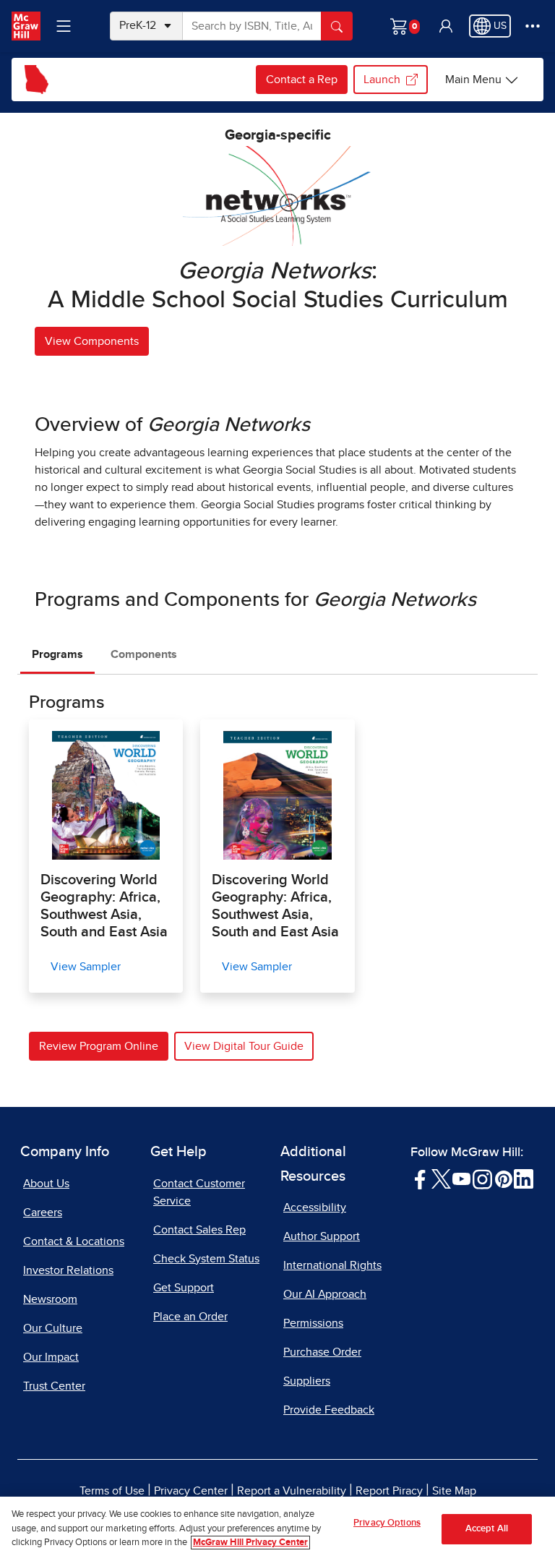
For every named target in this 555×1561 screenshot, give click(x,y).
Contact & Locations (73, 1241)
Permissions (313, 1323)
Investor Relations (68, 1270)
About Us (46, 1183)
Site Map (454, 1491)
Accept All (486, 1529)
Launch (381, 79)
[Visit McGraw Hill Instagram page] (482, 1178)
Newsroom (50, 1299)
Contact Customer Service (199, 1192)
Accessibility (314, 1207)
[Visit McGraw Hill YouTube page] (461, 1178)
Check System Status (206, 1259)
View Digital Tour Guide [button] (244, 1046)
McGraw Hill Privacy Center (250, 1542)
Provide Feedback (328, 1410)
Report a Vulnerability (291, 1491)
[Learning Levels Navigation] (63, 26)
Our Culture (52, 1328)
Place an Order (190, 1316)
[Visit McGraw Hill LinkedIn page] (523, 1178)
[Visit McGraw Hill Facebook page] (420, 1178)
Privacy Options (387, 1523)
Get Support (183, 1287)
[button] (445, 26)
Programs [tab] (57, 654)
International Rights (332, 1265)
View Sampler (86, 966)
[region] (277, 1529)
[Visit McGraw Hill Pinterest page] (503, 1178)
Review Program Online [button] (98, 1046)
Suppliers (306, 1381)
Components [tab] (144, 654)
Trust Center (54, 1386)
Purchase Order (322, 1352)
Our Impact (51, 1357)
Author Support (321, 1236)
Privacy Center (191, 1491)
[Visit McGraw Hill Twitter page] (441, 1178)
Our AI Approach (324, 1294)
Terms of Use (112, 1491)
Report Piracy (389, 1491)
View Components (92, 341)
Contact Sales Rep (199, 1230)
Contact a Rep (301, 79)
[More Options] (532, 26)
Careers (42, 1212)
